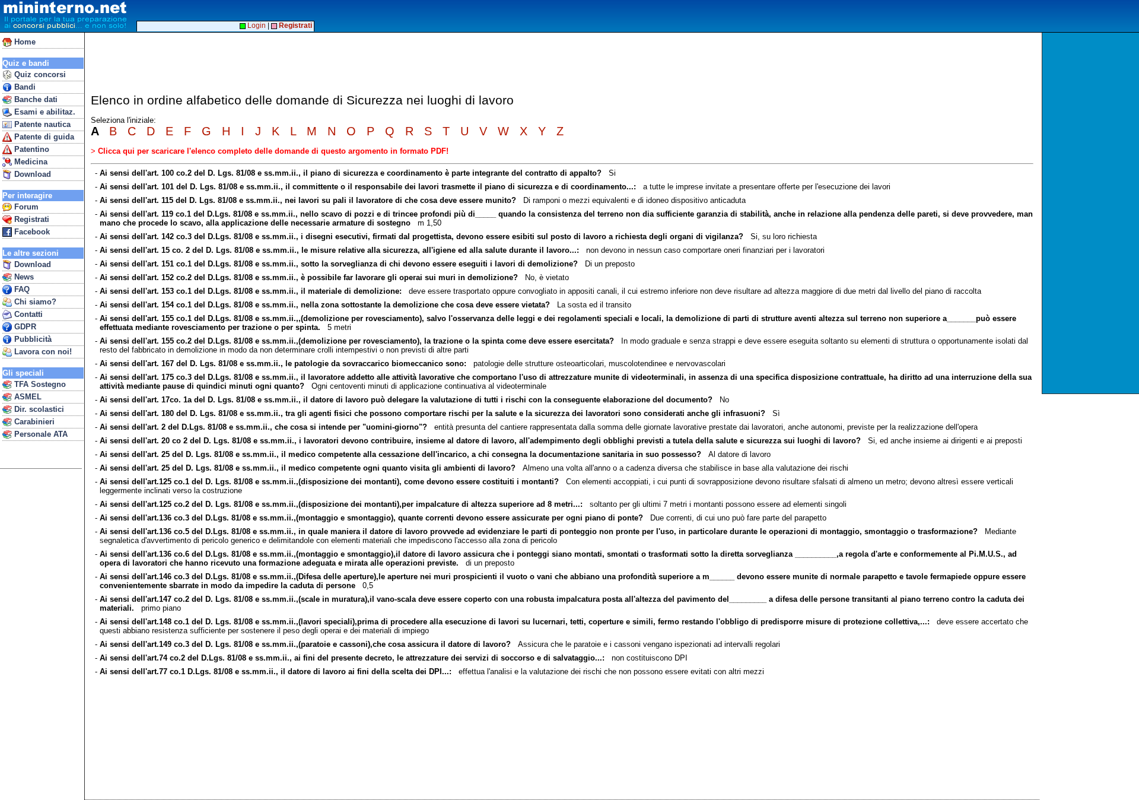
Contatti (27, 314)
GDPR (24, 326)
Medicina (29, 161)
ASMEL (27, 396)
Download (31, 174)
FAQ (21, 289)
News (23, 276)
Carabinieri (33, 421)
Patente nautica (41, 124)
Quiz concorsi (39, 74)
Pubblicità (32, 339)
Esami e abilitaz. (43, 111)
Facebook (31, 231)
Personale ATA (40, 434)
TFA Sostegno (39, 384)
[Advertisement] (1092, 213)
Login (256, 25)
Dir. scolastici (38, 409)
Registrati (30, 219)
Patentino (30, 149)
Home (24, 41)
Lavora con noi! (42, 351)
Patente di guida (43, 136)
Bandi (24, 86)
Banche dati (35, 99)
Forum (25, 206)
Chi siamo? (34, 301)
